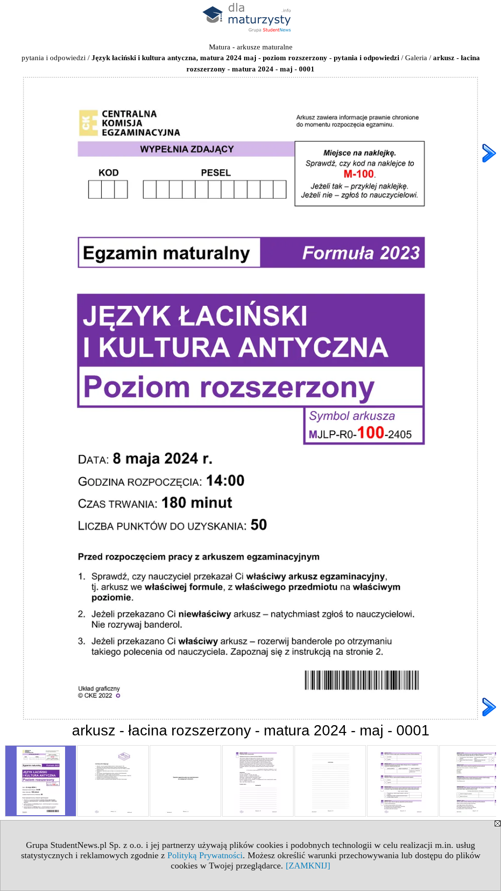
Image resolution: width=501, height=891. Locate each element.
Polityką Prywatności (205, 855)
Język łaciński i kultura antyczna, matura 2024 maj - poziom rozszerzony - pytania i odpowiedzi (245, 58)
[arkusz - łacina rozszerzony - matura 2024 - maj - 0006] (402, 781)
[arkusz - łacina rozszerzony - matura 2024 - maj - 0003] (185, 781)
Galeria (416, 58)
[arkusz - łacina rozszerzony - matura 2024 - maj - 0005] (330, 781)
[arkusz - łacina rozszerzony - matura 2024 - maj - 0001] (40, 781)
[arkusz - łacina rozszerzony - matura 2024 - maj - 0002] (113, 781)
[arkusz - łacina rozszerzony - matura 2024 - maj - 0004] (258, 781)
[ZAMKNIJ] (308, 865)
